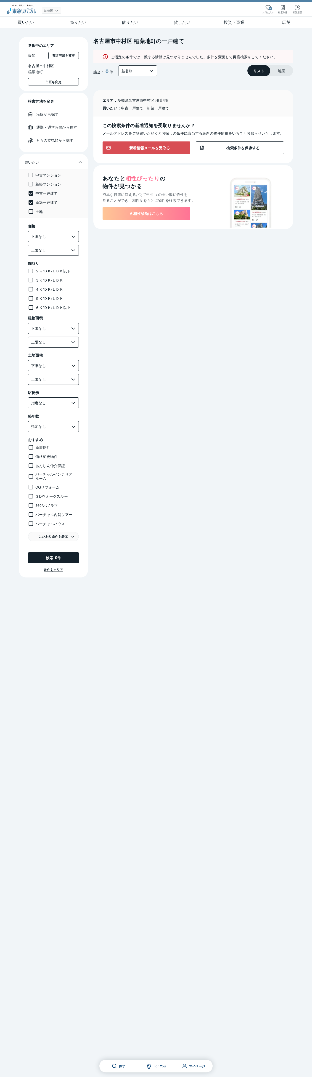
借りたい (130, 22)
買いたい (26, 22)
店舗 (286, 22)
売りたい (78, 22)
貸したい (182, 22)
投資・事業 (234, 22)
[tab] (258, 70)
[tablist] (270, 70)
